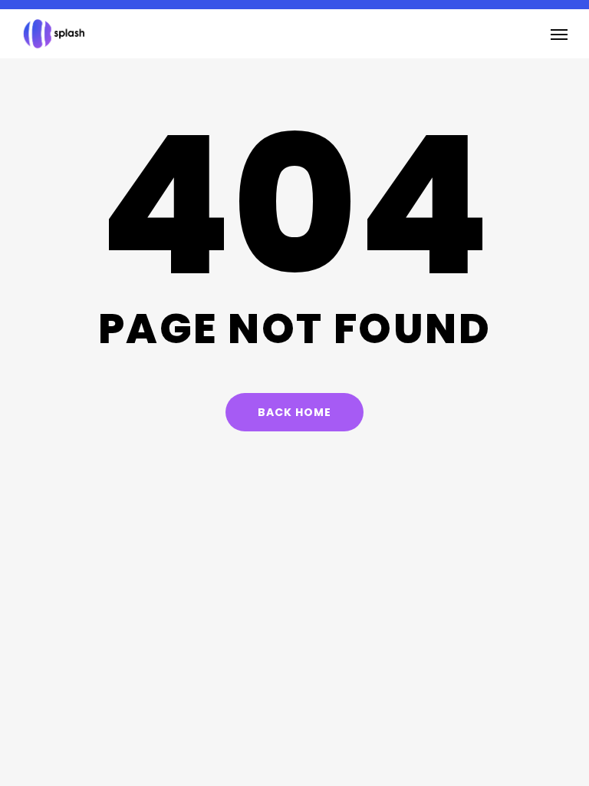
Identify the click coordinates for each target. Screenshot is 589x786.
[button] (559, 33)
